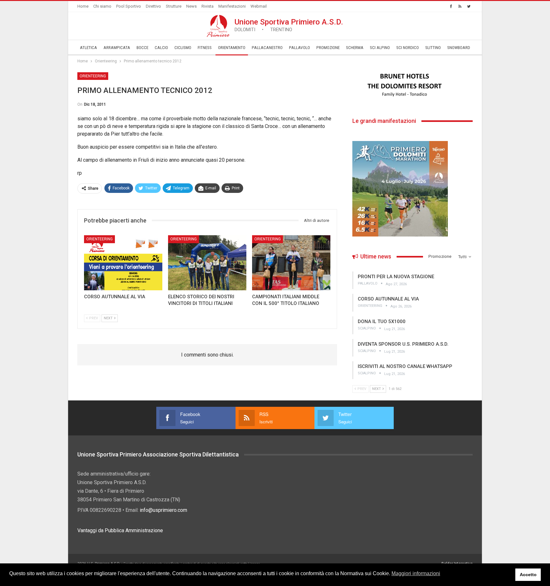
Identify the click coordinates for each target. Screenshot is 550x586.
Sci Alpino (380, 47)
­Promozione (328, 47)
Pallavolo (299, 47)
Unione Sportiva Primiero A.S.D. (289, 25)
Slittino (433, 47)
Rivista (207, 6)
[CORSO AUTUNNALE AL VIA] (123, 262)
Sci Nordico (407, 47)
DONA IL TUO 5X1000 (381, 321)
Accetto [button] (528, 574)
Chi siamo (102, 6)
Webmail (258, 6)
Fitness (205, 47)
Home (82, 6)
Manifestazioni (232, 6)
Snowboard (458, 47)
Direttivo (153, 6)
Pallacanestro (267, 47)
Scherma (354, 47)
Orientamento (231, 47)
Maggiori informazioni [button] (415, 573)
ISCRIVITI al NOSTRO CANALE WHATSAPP (405, 366)
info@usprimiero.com (163, 510)
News (191, 6)
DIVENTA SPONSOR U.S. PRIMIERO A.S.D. (403, 344)
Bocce (142, 47)
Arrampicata (116, 47)
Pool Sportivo (128, 6)
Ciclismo (182, 47)
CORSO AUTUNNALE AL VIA (388, 299)
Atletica (88, 47)
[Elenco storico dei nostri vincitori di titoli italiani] (207, 262)
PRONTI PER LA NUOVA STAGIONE (396, 276)
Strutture (173, 6)
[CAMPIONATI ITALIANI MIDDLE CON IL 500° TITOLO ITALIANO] (291, 262)
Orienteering (93, 76)
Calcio (161, 47)
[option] (412, 85)
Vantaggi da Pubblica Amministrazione (120, 530)
